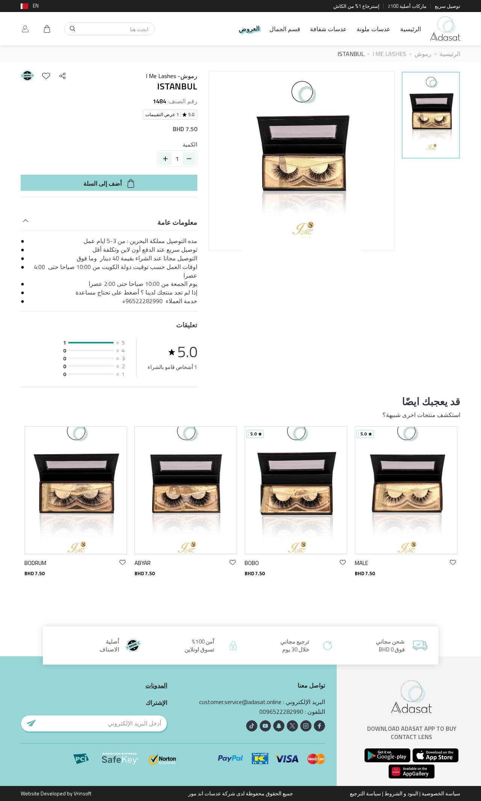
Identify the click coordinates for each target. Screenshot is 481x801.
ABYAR (143, 563)
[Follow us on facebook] (319, 725)
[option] (430, 116)
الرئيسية (410, 28)
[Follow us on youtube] (265, 725)
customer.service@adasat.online (240, 702)
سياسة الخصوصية (441, 793)
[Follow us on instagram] (306, 725)
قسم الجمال (284, 28)
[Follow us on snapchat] (278, 725)
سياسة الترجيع (365, 793)
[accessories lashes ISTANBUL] (431, 115)
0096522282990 (281, 711)
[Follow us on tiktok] (251, 725)
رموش (422, 53)
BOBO (252, 563)
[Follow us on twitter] (292, 725)
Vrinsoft (82, 793)
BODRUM (35, 563)
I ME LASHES (389, 53)
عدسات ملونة (373, 28)
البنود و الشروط (401, 793)
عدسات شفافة (328, 28)
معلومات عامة (177, 222)
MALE (361, 563)
